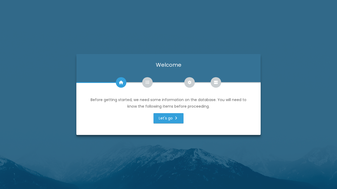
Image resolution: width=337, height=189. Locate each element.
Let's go (166, 118)
